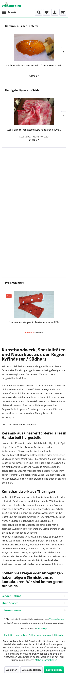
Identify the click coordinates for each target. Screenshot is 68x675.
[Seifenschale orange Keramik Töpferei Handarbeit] (34, 47)
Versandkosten (56, 619)
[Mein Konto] (54, 12)
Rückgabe (59, 635)
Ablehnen (11, 669)
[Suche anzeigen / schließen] (38, 12)
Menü (12, 12)
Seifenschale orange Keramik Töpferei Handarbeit (34, 65)
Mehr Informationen (46, 660)
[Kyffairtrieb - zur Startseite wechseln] (11, 4)
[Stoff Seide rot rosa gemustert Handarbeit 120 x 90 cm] (34, 111)
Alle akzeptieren (31, 669)
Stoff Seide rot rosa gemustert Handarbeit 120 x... (34, 129)
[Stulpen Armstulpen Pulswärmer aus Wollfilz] (34, 304)
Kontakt (8, 635)
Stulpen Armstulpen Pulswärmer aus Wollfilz (34, 322)
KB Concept (41, 628)
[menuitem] (8, 12)
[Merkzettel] (46, 12)
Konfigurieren (54, 669)
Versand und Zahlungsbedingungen (33, 635)
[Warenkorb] (62, 12)
